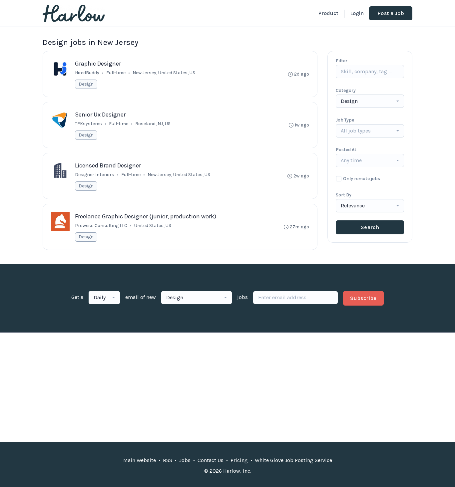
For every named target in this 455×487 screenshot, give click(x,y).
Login (357, 13)
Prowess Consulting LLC (101, 225)
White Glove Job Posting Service (293, 460)
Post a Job (390, 13)
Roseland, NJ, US (153, 123)
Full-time (116, 73)
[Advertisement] (227, 387)
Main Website (139, 460)
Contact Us (211, 460)
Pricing (239, 460)
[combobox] (370, 101)
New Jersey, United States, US (179, 174)
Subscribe (363, 298)
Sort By (343, 195)
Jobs (185, 460)
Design (86, 84)
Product (328, 13)
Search (370, 227)
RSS (167, 460)
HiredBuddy (87, 73)
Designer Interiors (94, 174)
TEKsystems (88, 123)
